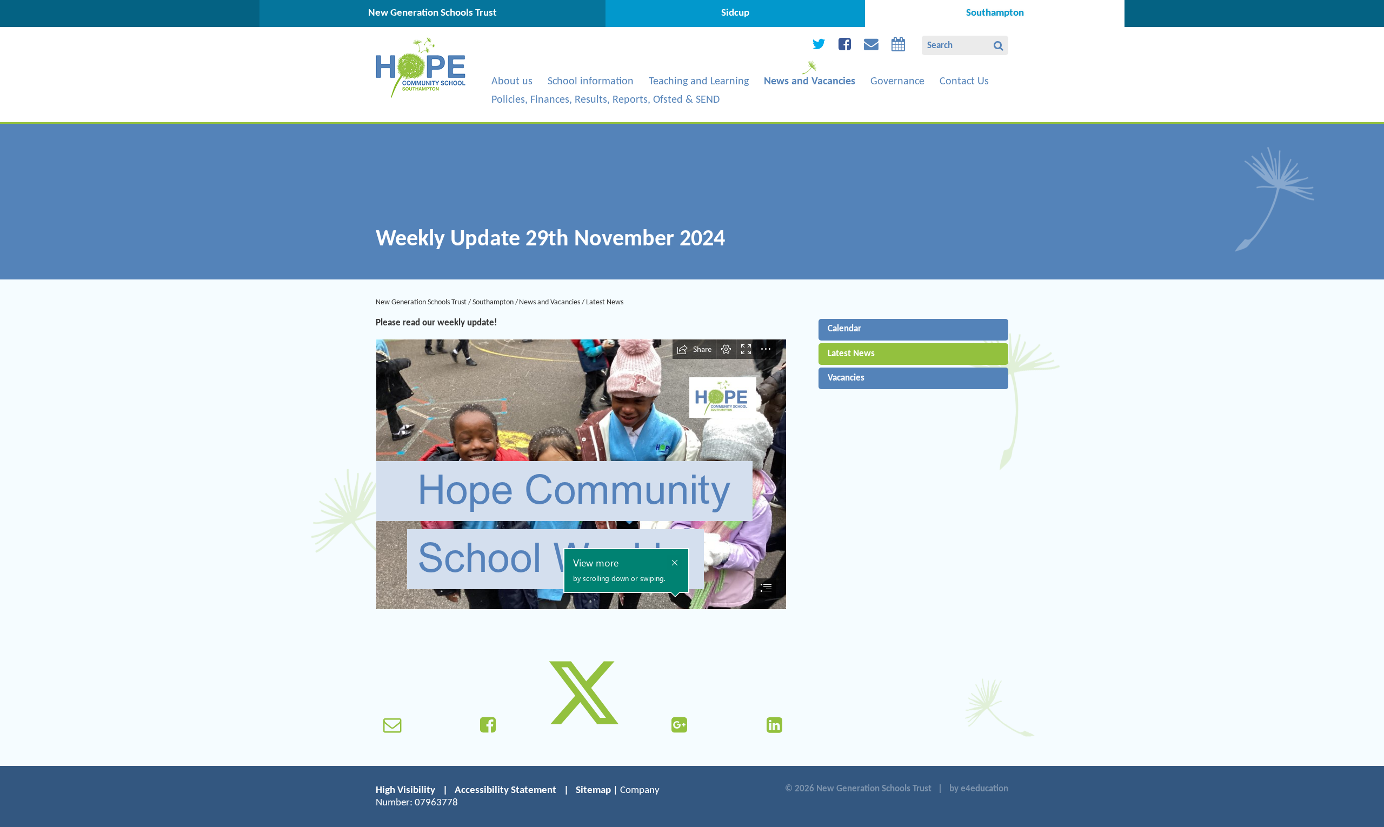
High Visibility (405, 790)
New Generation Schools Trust (421, 302)
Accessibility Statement (505, 790)
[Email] (871, 47)
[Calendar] (898, 47)
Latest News (604, 302)
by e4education (978, 788)
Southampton (493, 302)
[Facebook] (845, 47)
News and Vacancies (549, 302)
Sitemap (593, 790)
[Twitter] (819, 47)
